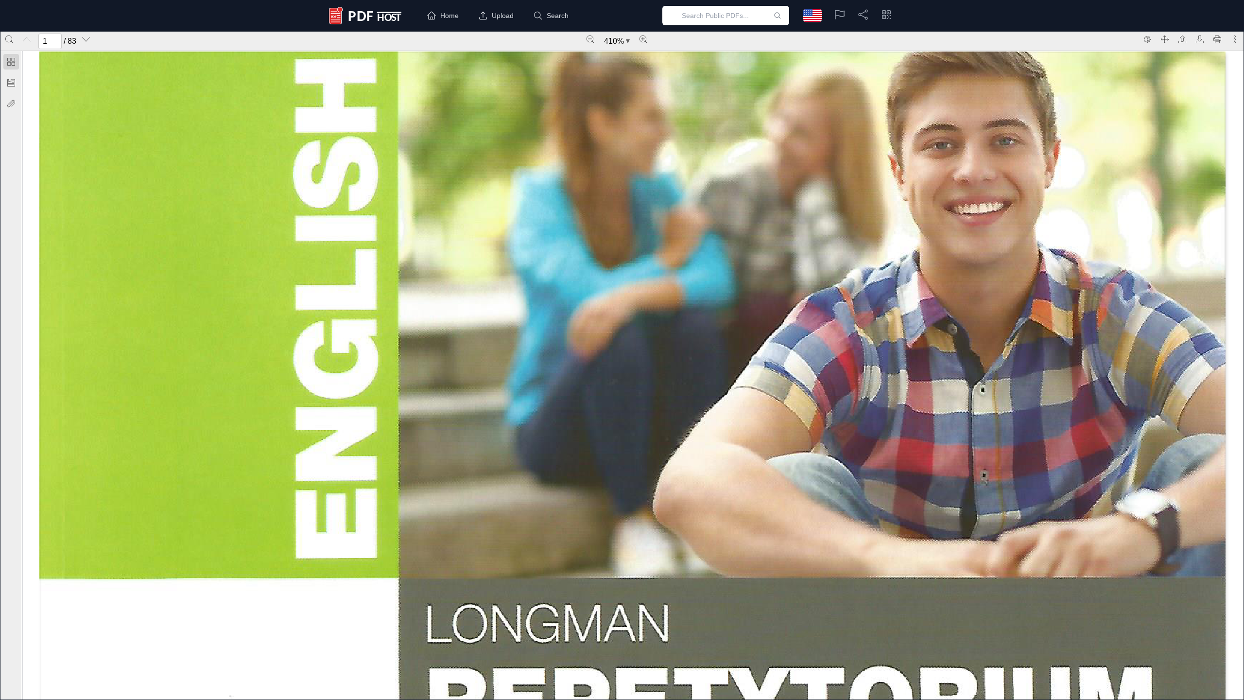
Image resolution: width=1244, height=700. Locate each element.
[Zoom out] (590, 39)
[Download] (1200, 39)
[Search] (9, 39)
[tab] (11, 63)
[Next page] (86, 39)
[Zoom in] (643, 39)
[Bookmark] (11, 82)
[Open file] (1182, 39)
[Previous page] (27, 39)
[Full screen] (1165, 39)
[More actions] (1235, 39)
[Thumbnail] (11, 62)
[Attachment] (11, 103)
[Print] (1217, 39)
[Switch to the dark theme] (1147, 39)
